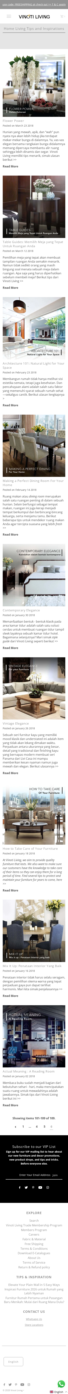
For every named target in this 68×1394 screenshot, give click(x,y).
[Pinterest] (33, 1188)
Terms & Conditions (34, 1249)
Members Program (34, 1230)
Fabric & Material (34, 1239)
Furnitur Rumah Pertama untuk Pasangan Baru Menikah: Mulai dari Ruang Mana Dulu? (34, 1300)
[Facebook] (19, 1188)
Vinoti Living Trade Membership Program (34, 1225)
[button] (59, 1392)
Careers (34, 1234)
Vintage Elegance (16, 723)
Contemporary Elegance (21, 610)
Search (34, 1221)
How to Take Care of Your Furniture (30, 848)
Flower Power (13, 121)
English (13, 1361)
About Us (34, 1258)
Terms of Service (34, 1263)
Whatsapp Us (34, 1319)
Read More (10, 166)
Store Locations (34, 1325)
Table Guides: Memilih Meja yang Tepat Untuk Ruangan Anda (33, 244)
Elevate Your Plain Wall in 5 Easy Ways (34, 1285)
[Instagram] (47, 1188)
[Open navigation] (8, 16)
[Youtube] (40, 1188)
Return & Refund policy (34, 1267)
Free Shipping (34, 1244)
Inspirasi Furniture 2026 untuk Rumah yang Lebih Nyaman (34, 1291)
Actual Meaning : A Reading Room (29, 1071)
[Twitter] (26, 1188)
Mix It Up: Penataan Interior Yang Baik (32, 966)
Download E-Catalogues (34, 1253)
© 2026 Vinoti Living (13, 1390)
